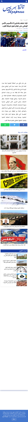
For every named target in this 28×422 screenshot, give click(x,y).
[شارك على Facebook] (23, 125)
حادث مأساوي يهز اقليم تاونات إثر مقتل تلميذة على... (14, 189)
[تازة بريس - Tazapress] (14, 9)
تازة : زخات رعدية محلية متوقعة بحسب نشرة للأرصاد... (14, 245)
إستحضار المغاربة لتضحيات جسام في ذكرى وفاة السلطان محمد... (14, 171)
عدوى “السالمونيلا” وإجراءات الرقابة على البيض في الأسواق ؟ (9, 282)
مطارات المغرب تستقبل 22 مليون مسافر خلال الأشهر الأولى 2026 (9, 261)
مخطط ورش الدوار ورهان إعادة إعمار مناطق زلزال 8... (14, 226)
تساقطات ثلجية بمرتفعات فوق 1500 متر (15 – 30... (14, 208)
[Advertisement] (14, 66)
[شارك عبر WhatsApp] (5, 125)
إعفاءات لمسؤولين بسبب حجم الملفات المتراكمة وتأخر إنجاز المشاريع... (14, 151)
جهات (21, 20)
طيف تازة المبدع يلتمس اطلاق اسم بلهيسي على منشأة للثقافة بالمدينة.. (10, 275)
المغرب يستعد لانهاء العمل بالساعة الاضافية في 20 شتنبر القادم (10, 269)
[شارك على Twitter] (14, 125)
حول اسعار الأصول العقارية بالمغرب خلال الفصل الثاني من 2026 (10, 255)
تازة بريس (25, 28)
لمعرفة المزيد (5, 417)
